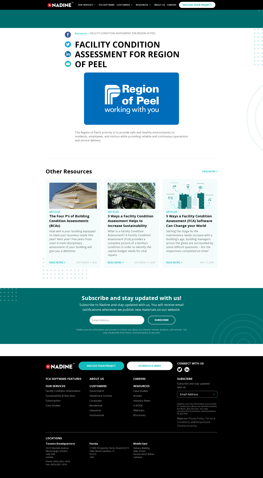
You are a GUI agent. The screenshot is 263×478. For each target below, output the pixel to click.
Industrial (95, 410)
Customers (123, 4)
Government (96, 391)
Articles (137, 395)
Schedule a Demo (150, 366)
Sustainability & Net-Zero (60, 395)
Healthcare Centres (100, 395)
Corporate (95, 400)
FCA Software (107, 4)
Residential (95, 405)
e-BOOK (138, 405)
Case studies (140, 391)
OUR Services (85, 4)
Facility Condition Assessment (63, 391)
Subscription (53, 400)
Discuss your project (197, 5)
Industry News (141, 400)
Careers (171, 4)
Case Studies (53, 405)
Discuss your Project (101, 366)
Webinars (139, 410)
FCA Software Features (63, 379)
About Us (159, 4)
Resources (142, 4)
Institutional (96, 415)
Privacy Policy (196, 418)
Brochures (139, 415)
